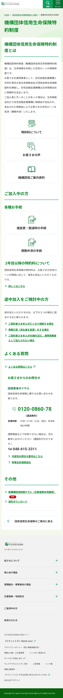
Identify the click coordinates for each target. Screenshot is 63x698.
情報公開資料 (9, 669)
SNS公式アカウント (12, 680)
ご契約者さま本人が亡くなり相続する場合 (31, 323)
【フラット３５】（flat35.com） (19, 640)
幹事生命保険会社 (21, 462)
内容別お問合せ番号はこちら (27, 456)
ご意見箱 (36, 663)
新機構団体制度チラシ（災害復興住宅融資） (32, 492)
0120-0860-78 (34, 409)
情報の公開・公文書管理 (14, 652)
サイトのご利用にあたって (15, 658)
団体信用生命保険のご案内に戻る (34, 521)
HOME (6, 15)
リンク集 (48, 663)
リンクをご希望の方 (37, 652)
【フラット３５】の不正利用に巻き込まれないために (25, 674)
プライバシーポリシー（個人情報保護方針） (22, 647)
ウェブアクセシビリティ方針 (15, 663)
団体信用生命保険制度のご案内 (25, 15)
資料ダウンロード (17, 501)
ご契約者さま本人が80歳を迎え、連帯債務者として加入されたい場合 (32, 338)
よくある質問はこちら (20, 366)
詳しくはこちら (16, 286)
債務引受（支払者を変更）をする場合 (28, 329)
